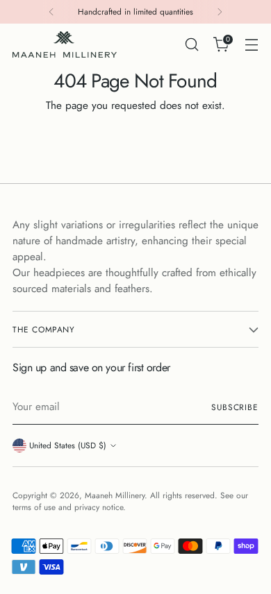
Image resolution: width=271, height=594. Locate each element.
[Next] (219, 12)
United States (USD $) (67, 445)
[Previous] (51, 12)
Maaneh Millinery (115, 495)
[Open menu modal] (251, 45)
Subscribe (234, 407)
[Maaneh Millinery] (65, 44)
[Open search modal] (191, 45)
